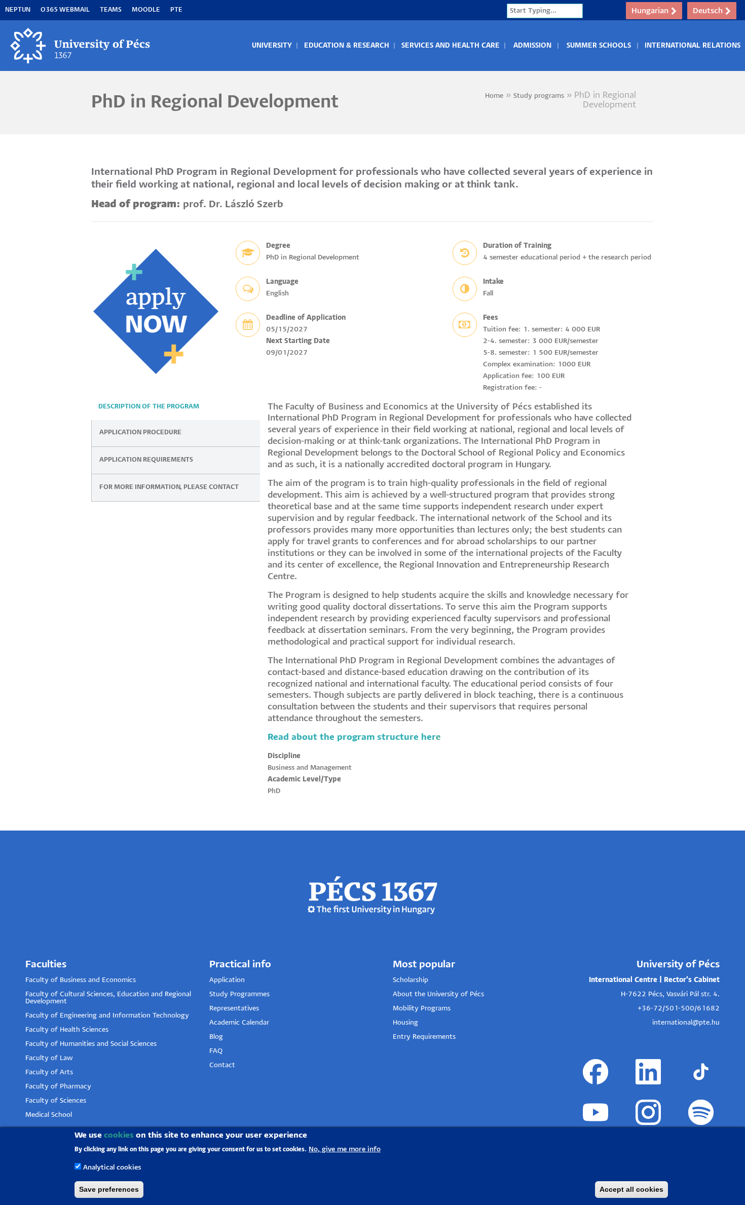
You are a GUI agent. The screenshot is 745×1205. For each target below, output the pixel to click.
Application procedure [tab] (140, 432)
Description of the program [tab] (148, 406)
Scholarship (410, 980)
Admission (532, 46)
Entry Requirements (424, 1037)
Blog (216, 1037)
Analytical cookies (112, 1167)
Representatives (234, 1008)
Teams (111, 10)
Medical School (48, 1115)
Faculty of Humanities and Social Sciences (91, 1044)
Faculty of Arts (49, 1072)
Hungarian (649, 11)
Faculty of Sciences (55, 1101)
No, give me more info (345, 1149)
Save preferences (109, 1189)
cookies (119, 1135)
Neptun (17, 10)
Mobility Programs (422, 1008)
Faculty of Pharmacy (58, 1086)
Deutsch (708, 11)
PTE (176, 10)
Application (227, 980)
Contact (222, 1065)
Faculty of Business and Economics (80, 980)
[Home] (81, 45)
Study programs (538, 96)
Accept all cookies (631, 1189)
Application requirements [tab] (146, 460)
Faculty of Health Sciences (66, 1030)
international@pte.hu (686, 1023)
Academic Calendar (239, 1023)
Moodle (146, 10)
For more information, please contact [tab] (169, 487)
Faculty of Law (49, 1058)
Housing (405, 1023)
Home (494, 96)
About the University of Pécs (438, 994)
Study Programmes (239, 994)
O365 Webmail (65, 10)
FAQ (215, 1051)
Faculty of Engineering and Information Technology (107, 1015)
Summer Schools (599, 46)
